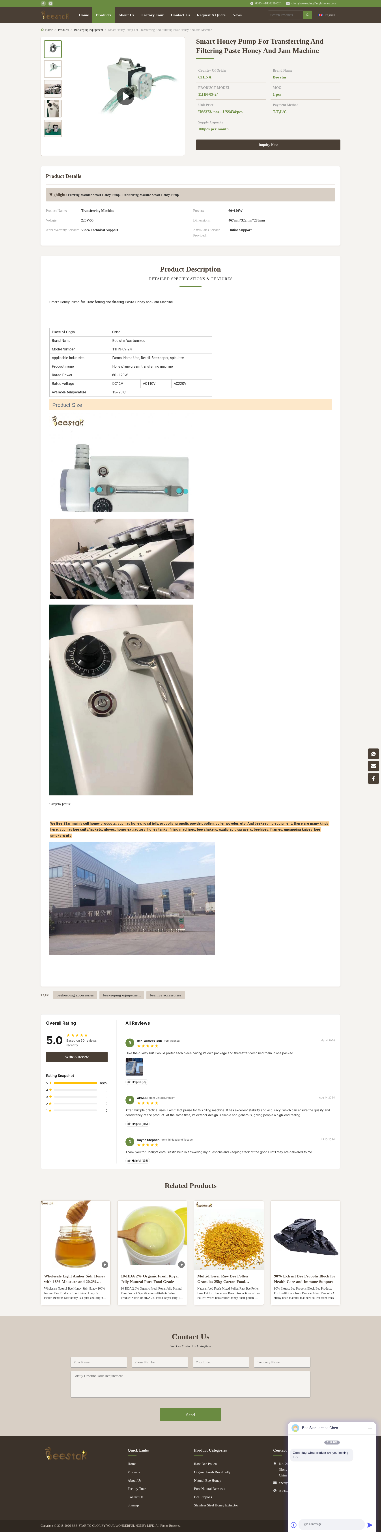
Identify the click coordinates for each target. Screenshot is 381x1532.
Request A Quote (211, 15)
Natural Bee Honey (207, 1480)
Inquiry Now (268, 145)
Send (190, 1414)
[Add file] (294, 1525)
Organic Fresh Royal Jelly (212, 1472)
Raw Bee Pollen (205, 1464)
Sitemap (133, 1505)
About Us (126, 15)
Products (103, 15)
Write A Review (77, 1057)
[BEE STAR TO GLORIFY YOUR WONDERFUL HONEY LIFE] (66, 1459)
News (237, 15)
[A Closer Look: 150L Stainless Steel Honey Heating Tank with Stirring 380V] (125, 96)
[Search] (307, 15)
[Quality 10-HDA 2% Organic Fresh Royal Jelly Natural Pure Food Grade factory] (152, 1235)
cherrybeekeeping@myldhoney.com (313, 3)
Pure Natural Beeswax (209, 1489)
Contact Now (75, 1298)
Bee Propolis (203, 1497)
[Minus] (370, 1428)
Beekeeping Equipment (88, 30)
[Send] (370, 1525)
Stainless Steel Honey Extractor (216, 1505)
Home (84, 15)
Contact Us (180, 15)
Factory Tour (152, 15)
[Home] (55, 15)
